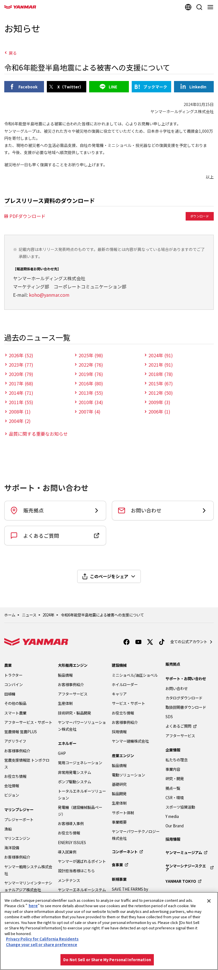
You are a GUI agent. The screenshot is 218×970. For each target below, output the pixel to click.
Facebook (27, 87)
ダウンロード (199, 216)
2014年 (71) (21, 392)
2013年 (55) (91, 392)
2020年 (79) (21, 374)
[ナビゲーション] (211, 7)
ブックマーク (155, 87)
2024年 (48, 615)
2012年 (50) (160, 392)
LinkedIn (197, 87)
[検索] (199, 7)
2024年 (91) (160, 355)
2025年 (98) (91, 355)
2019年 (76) (91, 374)
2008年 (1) (20, 411)
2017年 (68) (21, 383)
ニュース (29, 615)
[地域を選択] (188, 7)
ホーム (9, 615)
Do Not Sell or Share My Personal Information (107, 959)
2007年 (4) (89, 411)
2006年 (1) (159, 411)
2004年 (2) (20, 421)
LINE (113, 87)
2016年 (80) (91, 383)
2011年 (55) (21, 402)
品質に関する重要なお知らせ (38, 433)
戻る (13, 53)
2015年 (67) (160, 383)
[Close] (209, 901)
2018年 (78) (160, 374)
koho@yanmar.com (49, 294)
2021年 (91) (160, 364)
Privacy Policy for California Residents (42, 939)
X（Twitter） (70, 87)
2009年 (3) (159, 402)
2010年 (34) (91, 402)
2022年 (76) (91, 364)
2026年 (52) (21, 355)
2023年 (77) (21, 364)
